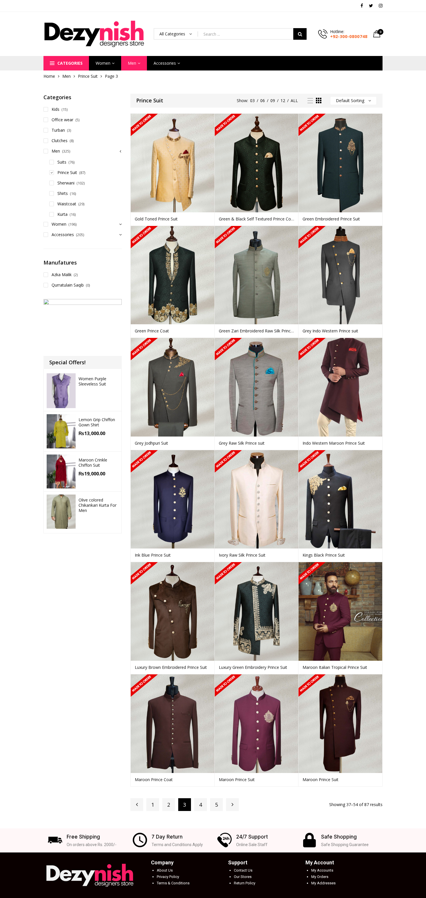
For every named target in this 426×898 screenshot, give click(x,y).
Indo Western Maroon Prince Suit (334, 443)
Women (103, 63)
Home (49, 76)
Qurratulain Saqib (68, 285)
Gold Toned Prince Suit (156, 219)
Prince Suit (88, 76)
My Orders (319, 877)
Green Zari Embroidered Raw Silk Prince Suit (256, 331)
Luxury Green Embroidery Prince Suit (253, 667)
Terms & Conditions (173, 883)
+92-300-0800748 (348, 36)
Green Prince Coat (152, 331)
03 (252, 100)
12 (283, 100)
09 (272, 100)
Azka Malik (62, 274)
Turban (58, 130)
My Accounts (322, 870)
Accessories (165, 63)
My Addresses (323, 883)
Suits (61, 162)
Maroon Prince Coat (154, 779)
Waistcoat (66, 204)
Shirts (62, 193)
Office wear (62, 119)
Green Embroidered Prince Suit (331, 219)
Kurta (62, 214)
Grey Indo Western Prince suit (330, 331)
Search (300, 34)
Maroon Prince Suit (237, 779)
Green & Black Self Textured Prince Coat (256, 219)
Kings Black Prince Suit (324, 555)
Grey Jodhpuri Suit (151, 443)
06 (262, 100)
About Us (165, 870)
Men (132, 63)
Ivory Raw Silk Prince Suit (242, 555)
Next (232, 804)
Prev (136, 804)
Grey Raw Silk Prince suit (242, 443)
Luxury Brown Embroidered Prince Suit (171, 667)
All (294, 100)
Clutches (60, 140)
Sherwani (65, 183)
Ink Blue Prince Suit (153, 555)
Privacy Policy (168, 877)
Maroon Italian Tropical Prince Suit (335, 667)
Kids (55, 109)
